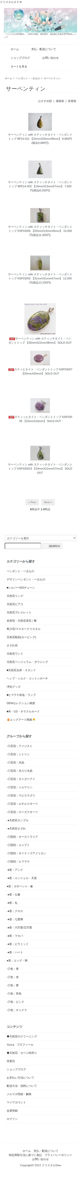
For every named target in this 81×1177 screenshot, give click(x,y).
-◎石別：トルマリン (19, 787)
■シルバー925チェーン (21, 587)
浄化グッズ (13, 686)
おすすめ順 (45, 101)
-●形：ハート (15, 952)
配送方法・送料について (22, 1085)
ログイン (12, 1118)
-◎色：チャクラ (17, 1010)
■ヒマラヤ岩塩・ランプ (21, 694)
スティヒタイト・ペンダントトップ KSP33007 (43, 369)
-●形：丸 (12, 902)
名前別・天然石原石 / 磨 (22, 620)
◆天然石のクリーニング (22, 1036)
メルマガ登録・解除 (19, 1094)
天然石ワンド (15, 653)
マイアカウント (16, 1102)
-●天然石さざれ (16, 828)
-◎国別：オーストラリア (22, 836)
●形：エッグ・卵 (17, 960)
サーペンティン (52, 78)
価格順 (60, 101)
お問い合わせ (50, 57)
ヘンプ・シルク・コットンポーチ (27, 678)
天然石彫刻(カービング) (21, 637)
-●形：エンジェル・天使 (22, 878)
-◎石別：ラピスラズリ (21, 795)
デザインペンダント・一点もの (26, 579)
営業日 (11, 1061)
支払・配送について (43, 49)
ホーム (15, 49)
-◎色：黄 (13, 985)
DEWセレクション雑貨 (21, 703)
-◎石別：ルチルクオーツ (22, 803)
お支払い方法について (20, 1077)
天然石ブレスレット (19, 612)
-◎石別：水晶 (15, 762)
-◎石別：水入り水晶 (19, 770)
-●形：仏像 (13, 894)
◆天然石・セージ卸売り (22, 1052)
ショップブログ (20, 57)
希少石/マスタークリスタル (23, 628)
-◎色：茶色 (14, 993)
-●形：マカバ (15, 935)
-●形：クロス (15, 911)
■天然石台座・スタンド (21, 670)
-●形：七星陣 (15, 919)
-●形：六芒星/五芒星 (19, 927)
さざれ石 (12, 645)
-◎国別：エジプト (18, 845)
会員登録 (12, 1110)
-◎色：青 (13, 968)
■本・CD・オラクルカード (23, 711)
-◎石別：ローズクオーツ (22, 812)
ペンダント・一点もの (28, 78)
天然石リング (15, 595)
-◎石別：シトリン (18, 754)
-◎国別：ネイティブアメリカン (26, 853)
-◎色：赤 (13, 977)
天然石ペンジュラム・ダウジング (27, 661)
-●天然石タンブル (18, 820)
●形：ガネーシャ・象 (20, 886)
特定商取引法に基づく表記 (25, 1155)
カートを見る (19, 66)
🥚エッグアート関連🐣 (21, 719)
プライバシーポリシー (58, 1155)
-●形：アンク (15, 869)
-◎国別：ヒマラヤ (18, 861)
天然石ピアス (15, 604)
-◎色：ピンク (15, 1001)
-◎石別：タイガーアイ (21, 779)
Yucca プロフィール (20, 1044)
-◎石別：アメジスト (19, 746)
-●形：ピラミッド (18, 944)
